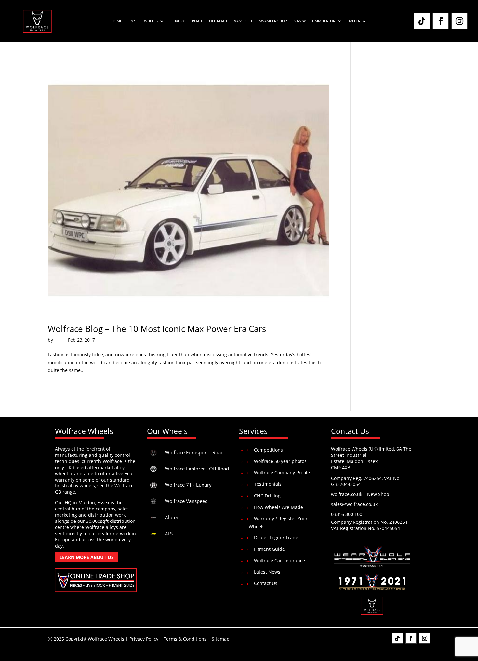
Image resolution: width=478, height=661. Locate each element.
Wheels (151, 21)
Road (197, 21)
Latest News (267, 572)
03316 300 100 (346, 514)
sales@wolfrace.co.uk (354, 504)
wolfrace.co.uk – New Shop (360, 494)
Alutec (172, 517)
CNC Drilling (267, 496)
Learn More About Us (87, 557)
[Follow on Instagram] (459, 21)
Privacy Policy (143, 639)
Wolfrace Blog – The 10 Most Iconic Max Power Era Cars (157, 329)
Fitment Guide (269, 549)
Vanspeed (243, 21)
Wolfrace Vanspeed (186, 501)
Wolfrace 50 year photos (280, 461)
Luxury (178, 21)
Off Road (218, 21)
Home (116, 21)
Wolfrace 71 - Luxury (188, 485)
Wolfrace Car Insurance (279, 560)
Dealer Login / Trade (276, 538)
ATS (169, 533)
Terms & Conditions (185, 639)
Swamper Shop (273, 21)
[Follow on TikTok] (422, 21)
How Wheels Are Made (278, 507)
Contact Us (265, 583)
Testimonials (268, 484)
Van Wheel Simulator (314, 21)
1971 (133, 21)
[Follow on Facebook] (440, 21)
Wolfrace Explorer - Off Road (197, 468)
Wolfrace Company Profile (282, 472)
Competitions (268, 450)
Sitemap (221, 639)
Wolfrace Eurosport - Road (194, 452)
